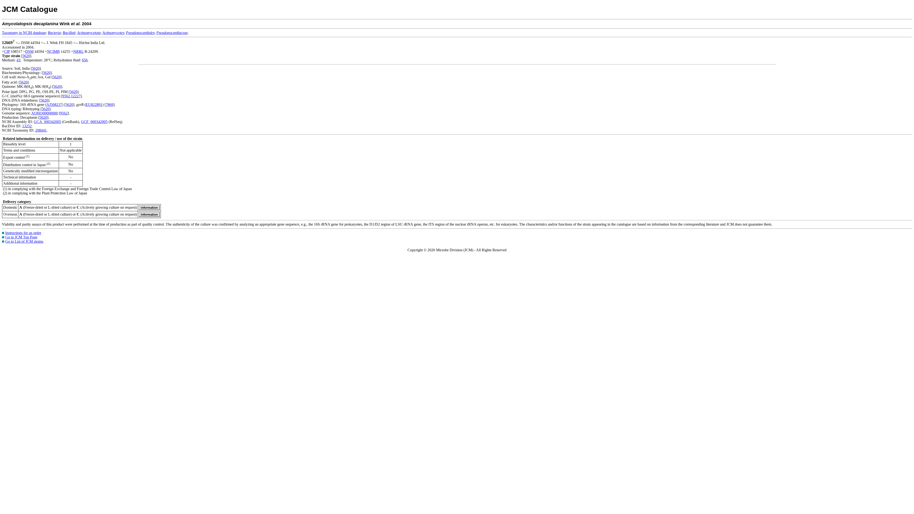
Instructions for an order (23, 233)
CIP (7, 51)
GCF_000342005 (94, 122)
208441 (41, 130)
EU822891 (94, 105)
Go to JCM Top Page (21, 237)
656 (85, 60)
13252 (27, 126)
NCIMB (53, 51)
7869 (109, 105)
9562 (66, 96)
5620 (26, 56)
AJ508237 (54, 105)
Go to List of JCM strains (24, 241)
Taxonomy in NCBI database (24, 33)
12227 (75, 96)
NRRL (78, 51)
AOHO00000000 (44, 113)
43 (18, 60)
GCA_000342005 (47, 122)
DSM (29, 51)
